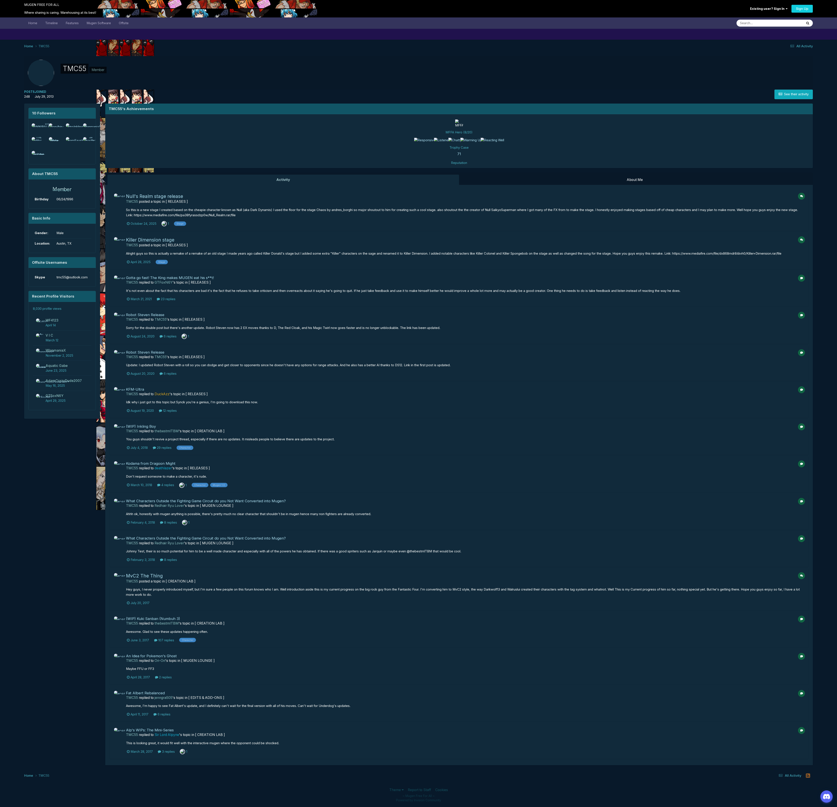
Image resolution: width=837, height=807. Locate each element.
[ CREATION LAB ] (210, 431)
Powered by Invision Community (418, 800)
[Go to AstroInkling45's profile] (70, 128)
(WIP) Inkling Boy (141, 426)
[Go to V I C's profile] (39, 337)
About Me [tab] (635, 180)
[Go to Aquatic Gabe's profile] (39, 367)
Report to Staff (419, 790)
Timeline (51, 23)
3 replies (168, 752)
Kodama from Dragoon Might (150, 463)
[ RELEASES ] (177, 201)
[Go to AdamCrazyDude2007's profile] (39, 382)
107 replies (165, 640)
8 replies (170, 522)
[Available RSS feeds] (808, 776)
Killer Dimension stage (150, 240)
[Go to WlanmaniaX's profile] (88, 128)
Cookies (441, 790)
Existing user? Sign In (768, 9)
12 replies (169, 411)
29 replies (164, 448)
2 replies (165, 677)
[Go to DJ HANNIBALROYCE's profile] (36, 128)
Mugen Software (99, 23)
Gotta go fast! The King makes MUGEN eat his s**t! (170, 278)
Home (32, 23)
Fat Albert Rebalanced (145, 693)
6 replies (170, 336)
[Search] (808, 23)
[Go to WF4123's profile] (39, 322)
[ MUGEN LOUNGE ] (216, 506)
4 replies (167, 485)
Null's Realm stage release (154, 196)
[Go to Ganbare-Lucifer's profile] (36, 155)
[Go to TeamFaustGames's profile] (70, 142)
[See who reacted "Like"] (184, 522)
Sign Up (802, 9)
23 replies (167, 299)
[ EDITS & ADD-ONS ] (206, 698)
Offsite (124, 23)
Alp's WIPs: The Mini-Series (150, 730)
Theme (395, 790)
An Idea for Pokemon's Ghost (151, 656)
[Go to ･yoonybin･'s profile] (53, 128)
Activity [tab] (283, 180)
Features (72, 23)
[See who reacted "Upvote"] (164, 223)
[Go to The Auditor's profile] (36, 142)
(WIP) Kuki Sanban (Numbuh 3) (153, 618)
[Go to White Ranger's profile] (53, 142)
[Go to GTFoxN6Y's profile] (39, 397)
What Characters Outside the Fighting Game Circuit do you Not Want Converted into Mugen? (206, 501)
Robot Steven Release (145, 315)
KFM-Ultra (135, 389)
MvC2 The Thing (144, 576)
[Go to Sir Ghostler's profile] (88, 142)
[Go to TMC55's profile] (119, 198)
